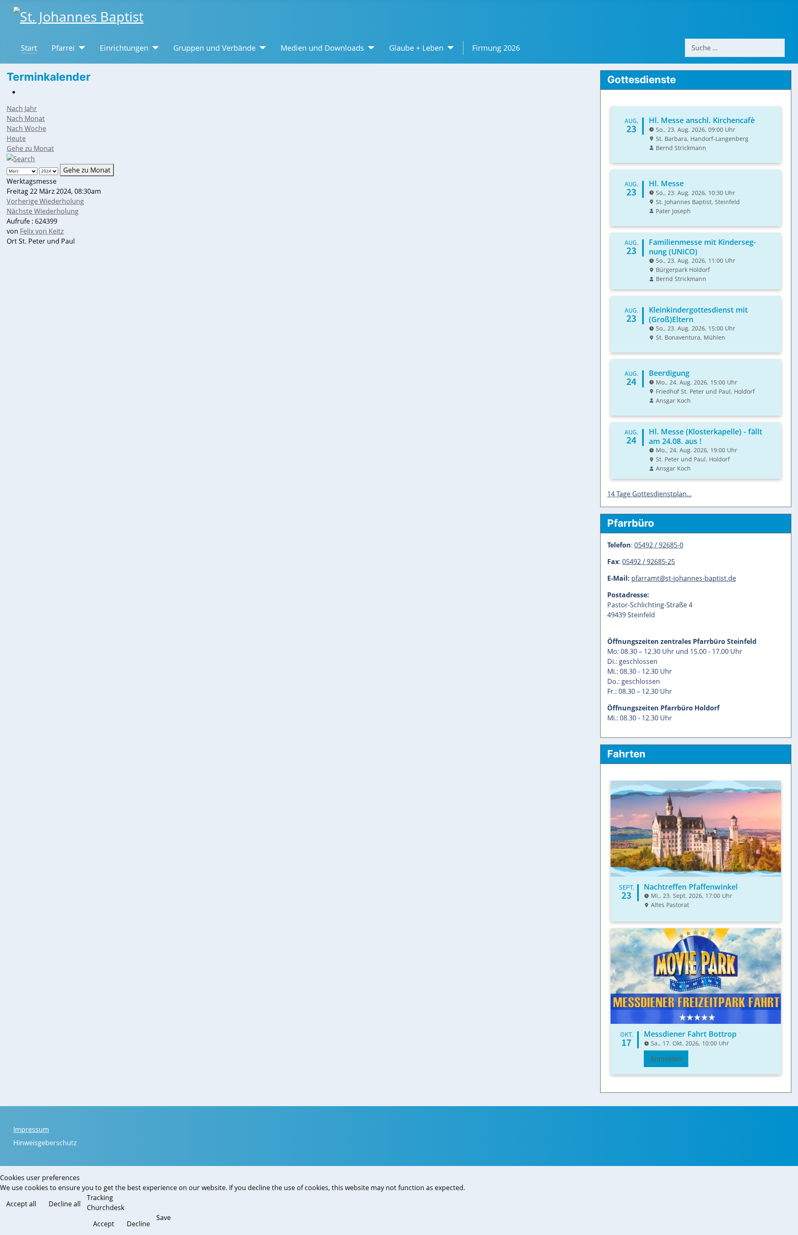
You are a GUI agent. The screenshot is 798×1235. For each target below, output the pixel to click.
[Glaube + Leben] (448, 47)
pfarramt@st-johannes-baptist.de (683, 578)
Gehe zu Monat (30, 148)
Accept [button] (103, 1223)
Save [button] (163, 1217)
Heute (16, 138)
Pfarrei (63, 48)
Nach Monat (26, 118)
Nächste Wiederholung (43, 211)
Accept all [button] (21, 1203)
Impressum (31, 1129)
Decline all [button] (65, 1203)
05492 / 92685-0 (658, 545)
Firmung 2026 (496, 48)
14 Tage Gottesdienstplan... (649, 493)
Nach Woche (26, 128)
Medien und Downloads (322, 48)
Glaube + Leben (416, 48)
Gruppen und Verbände (214, 48)
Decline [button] (138, 1223)
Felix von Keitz (42, 231)
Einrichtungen (124, 48)
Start (29, 48)
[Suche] (21, 158)
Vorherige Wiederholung (45, 201)
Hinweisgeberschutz (44, 1142)
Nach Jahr (22, 108)
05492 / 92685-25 (648, 561)
